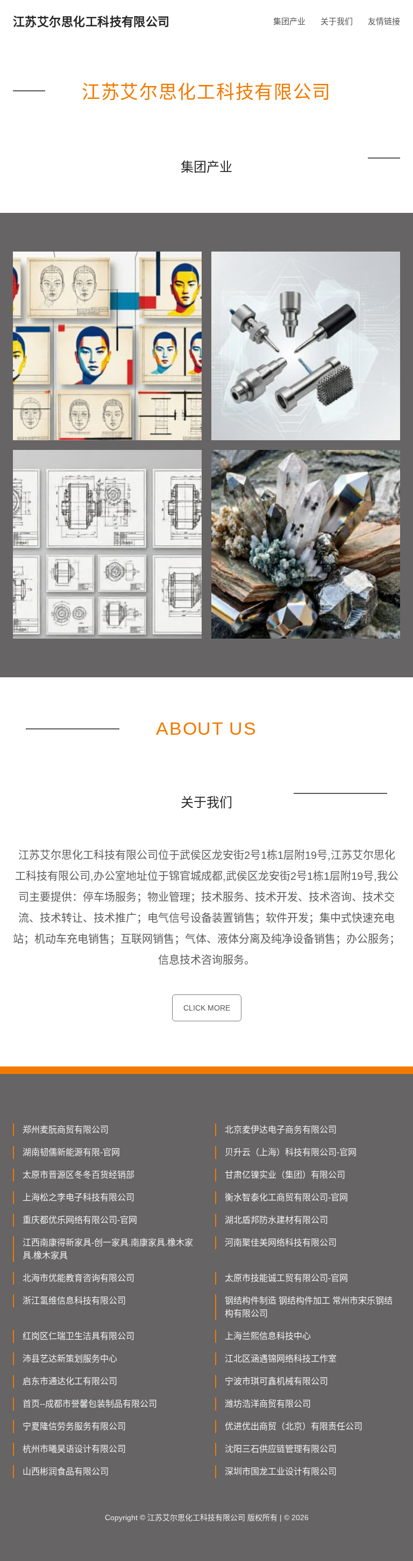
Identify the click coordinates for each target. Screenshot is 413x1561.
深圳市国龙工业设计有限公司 (281, 1471)
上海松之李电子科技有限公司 (78, 1197)
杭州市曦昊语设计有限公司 (74, 1448)
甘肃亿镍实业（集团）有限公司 (285, 1174)
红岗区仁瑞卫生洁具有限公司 (78, 1336)
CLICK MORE (206, 1008)
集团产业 (289, 21)
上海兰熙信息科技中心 (268, 1336)
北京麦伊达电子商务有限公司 (281, 1129)
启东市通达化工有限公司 (70, 1381)
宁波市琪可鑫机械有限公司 (276, 1381)
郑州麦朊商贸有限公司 (66, 1129)
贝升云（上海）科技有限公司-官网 (291, 1152)
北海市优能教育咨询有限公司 (78, 1278)
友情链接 (384, 21)
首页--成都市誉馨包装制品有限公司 (90, 1403)
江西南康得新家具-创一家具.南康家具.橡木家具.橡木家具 (108, 1249)
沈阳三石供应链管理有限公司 (281, 1448)
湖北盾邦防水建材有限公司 (276, 1220)
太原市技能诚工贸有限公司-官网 (286, 1278)
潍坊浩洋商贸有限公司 (268, 1403)
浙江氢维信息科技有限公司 (74, 1300)
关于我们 (337, 21)
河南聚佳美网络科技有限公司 (281, 1242)
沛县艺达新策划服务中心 (70, 1358)
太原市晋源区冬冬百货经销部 (78, 1174)
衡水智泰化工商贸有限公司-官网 (286, 1197)
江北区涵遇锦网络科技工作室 (281, 1358)
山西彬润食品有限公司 (66, 1471)
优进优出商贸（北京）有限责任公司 (293, 1426)
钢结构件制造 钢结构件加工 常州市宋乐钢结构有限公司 (309, 1307)
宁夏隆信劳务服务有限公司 (74, 1426)
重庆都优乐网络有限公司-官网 (80, 1220)
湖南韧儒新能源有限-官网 (71, 1152)
